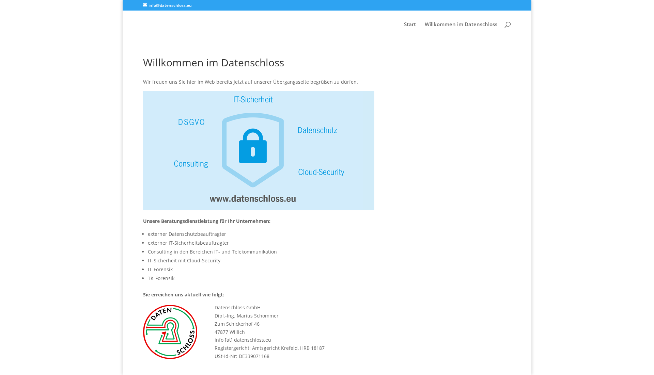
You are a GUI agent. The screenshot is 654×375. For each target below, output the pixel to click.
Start (410, 25)
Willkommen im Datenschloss (461, 25)
